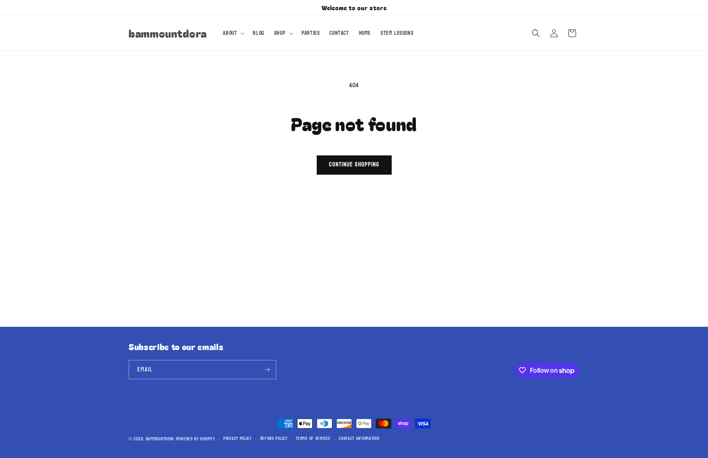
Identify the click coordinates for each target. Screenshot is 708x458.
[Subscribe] (267, 369)
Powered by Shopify (195, 439)
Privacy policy (237, 438)
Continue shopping (354, 164)
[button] (233, 33)
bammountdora (160, 439)
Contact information (359, 438)
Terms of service (313, 438)
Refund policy (274, 438)
